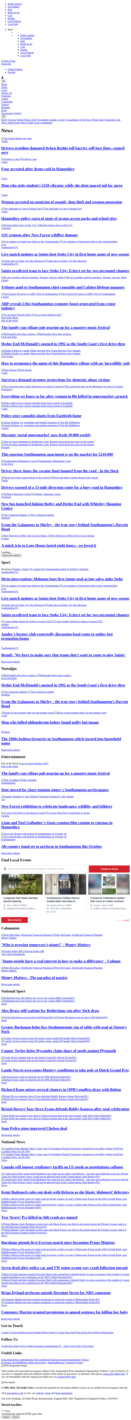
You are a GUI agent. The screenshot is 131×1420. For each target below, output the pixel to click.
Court (4, 90)
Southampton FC (10, 572)
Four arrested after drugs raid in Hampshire (38, 169)
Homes (11, 18)
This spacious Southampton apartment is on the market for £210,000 (57, 454)
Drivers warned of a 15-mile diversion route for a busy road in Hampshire (62, 487)
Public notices (15, 4)
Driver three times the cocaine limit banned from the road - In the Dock (60, 471)
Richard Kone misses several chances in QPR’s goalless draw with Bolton (61, 1089)
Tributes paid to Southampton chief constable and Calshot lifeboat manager (63, 287)
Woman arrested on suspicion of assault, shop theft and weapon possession (61, 202)
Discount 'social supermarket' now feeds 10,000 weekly (46, 435)
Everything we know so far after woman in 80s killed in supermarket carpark (64, 396)
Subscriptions (8, 1359)
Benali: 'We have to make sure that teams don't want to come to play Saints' (63, 655)
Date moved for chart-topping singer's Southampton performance (55, 790)
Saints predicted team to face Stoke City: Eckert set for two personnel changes (65, 271)
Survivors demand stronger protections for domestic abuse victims (55, 380)
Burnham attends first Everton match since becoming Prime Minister (58, 1242)
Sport (4, 110)
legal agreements (63, 1393)
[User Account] (65, 78)
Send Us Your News (60, 1332)
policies (40, 1393)
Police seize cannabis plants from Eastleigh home (41, 416)
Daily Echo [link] (20, 1346)
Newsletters (13, 6)
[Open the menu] (3, 81)
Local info (13, 24)
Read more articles (10, 661)
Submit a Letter (57, 120)
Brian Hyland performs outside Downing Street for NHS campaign (56, 1293)
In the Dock (86, 120)
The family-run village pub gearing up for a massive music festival (55, 327)
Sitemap (52, 1362)
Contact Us (7, 1332)
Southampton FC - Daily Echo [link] (60, 1346)
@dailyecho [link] (7, 1346)
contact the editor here (114, 1374)
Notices (5, 104)
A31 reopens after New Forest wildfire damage (39, 235)
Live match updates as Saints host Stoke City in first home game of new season (65, 254)
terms (47, 1393)
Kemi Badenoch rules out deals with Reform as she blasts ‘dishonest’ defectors (65, 1192)
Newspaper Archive (11, 113)
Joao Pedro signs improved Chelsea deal (34, 1128)
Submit (6, 1417)
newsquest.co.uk (15, 1393)
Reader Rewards (35, 1359)
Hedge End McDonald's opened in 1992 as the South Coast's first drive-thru (63, 344)
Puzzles (11, 72)
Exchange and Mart (11, 1362)
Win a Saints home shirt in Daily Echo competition (26, 122)
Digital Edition (15, 69)
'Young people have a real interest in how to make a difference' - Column (60, 961)
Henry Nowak (8, 120)
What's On (6, 93)
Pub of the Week (9, 766)
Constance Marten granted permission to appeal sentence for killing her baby (64, 1312)
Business (5, 107)
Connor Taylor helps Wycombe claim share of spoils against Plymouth (58, 1051)
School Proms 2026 (26, 120)
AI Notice (78, 1362)
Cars (10, 15)
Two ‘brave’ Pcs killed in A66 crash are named (39, 1217)
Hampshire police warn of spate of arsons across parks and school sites (59, 218)
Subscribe (6, 64)
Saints (4, 87)
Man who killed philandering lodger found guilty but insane (50, 722)
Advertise (17, 1332)
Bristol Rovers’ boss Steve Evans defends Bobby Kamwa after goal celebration (65, 1109)
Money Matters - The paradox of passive (34, 977)
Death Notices (50, 1359)
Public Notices (81, 1359)
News (4, 84)
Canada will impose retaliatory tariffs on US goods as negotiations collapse (62, 1167)
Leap (35, 1362)
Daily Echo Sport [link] (85, 1346)
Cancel (15, 1417)
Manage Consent (64, 1362)
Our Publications (104, 1332)
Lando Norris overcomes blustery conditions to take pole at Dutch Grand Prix (65, 1070)
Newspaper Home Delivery (36, 1332)
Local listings (14, 21)
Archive (42, 1362)
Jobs (10, 9)
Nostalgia (6, 96)
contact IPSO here (67, 1376)
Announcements (66, 1359)
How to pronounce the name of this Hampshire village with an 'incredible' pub (65, 363)
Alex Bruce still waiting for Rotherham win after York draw (50, 1011)
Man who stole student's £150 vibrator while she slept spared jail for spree (62, 185)
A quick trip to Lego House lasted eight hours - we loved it (48, 545)
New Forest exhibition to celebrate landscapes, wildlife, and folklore (56, 806)
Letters (4, 98)
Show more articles (11, 555)
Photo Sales (98, 120)
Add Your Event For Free (83, 1332)
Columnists (7, 101)
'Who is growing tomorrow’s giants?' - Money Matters (45, 945)
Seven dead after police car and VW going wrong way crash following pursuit (64, 1268)
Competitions (72, 120)
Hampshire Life (112, 120)
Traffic (4, 141)
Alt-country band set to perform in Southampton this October (51, 846)
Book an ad (13, 12)
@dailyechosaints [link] (35, 1346)
